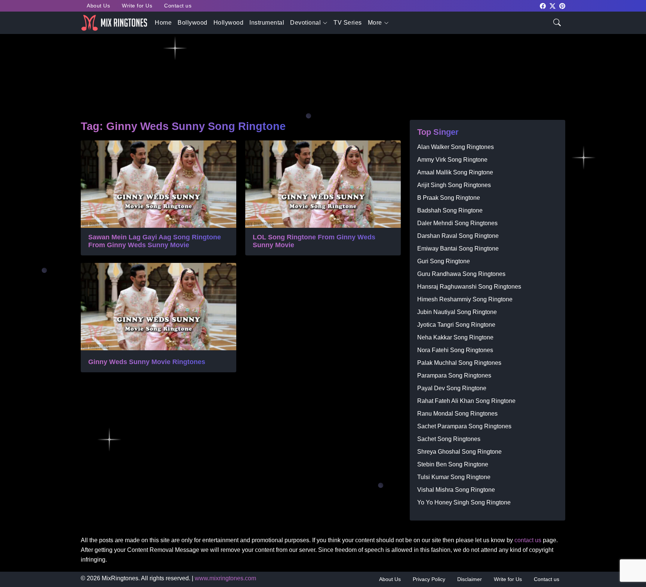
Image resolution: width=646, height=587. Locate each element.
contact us (527, 540)
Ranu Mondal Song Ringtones (457, 413)
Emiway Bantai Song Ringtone (458, 248)
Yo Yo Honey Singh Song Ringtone (464, 502)
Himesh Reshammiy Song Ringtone (465, 299)
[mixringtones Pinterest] (562, 5)
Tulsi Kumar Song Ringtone (453, 477)
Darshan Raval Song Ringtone (458, 236)
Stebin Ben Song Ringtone (452, 464)
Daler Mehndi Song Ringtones (457, 223)
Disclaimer (469, 579)
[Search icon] (557, 22)
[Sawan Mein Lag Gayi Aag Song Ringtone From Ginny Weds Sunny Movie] (158, 184)
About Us (98, 6)
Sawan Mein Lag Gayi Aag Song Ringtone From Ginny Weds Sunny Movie (154, 241)
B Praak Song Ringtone (448, 198)
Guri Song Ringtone (443, 261)
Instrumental (266, 22)
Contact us (177, 6)
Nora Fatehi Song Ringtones (455, 350)
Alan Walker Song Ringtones (455, 147)
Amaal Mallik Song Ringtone (455, 172)
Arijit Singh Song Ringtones (454, 185)
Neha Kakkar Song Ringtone (455, 337)
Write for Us (137, 6)
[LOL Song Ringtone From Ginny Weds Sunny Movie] (323, 184)
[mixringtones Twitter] (553, 5)
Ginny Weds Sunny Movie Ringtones (146, 362)
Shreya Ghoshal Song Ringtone (459, 451)
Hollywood (228, 22)
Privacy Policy (429, 579)
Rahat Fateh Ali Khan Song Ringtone (466, 401)
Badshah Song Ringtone (450, 210)
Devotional (305, 22)
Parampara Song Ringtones (454, 375)
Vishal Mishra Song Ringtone (456, 490)
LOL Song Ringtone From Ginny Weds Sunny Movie (314, 241)
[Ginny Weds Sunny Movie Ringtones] (158, 306)
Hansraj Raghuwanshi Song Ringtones (469, 286)
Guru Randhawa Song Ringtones (461, 274)
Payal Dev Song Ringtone (451, 388)
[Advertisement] (305, 60)
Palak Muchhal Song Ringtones (459, 363)
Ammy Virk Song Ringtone (452, 159)
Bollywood (192, 22)
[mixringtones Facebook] (543, 5)
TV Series (347, 22)
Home (163, 22)
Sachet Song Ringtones (448, 439)
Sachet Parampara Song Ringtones (464, 426)
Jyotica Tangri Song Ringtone (456, 325)
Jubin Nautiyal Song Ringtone (457, 312)
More (375, 22)
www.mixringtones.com (225, 578)
